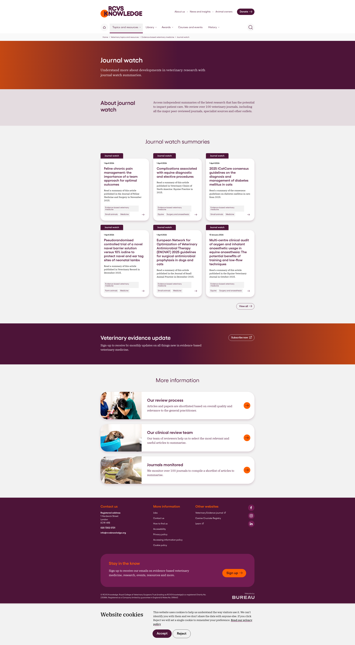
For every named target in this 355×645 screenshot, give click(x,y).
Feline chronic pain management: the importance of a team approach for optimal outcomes (121, 176)
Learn (199, 524)
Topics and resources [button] (125, 27)
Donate (244, 11)
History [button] (212, 27)
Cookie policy (160, 545)
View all (243, 306)
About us (180, 11)
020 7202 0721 (108, 528)
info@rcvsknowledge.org (113, 533)
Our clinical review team (170, 432)
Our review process (165, 400)
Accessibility (159, 529)
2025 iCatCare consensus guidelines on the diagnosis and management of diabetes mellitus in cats (229, 176)
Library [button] (150, 27)
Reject (181, 633)
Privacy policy (160, 534)
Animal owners (223, 11)
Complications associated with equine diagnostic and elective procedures (177, 172)
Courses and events (190, 27)
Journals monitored (165, 464)
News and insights (200, 11)
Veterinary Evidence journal (210, 513)
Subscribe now (239, 337)
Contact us (158, 518)
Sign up (232, 573)
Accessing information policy (167, 540)
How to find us (160, 524)
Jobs (155, 513)
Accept (162, 633)
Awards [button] (166, 27)
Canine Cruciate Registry (208, 518)
